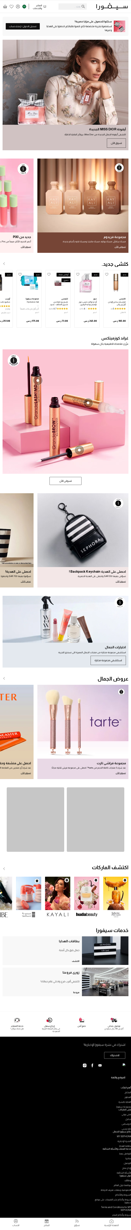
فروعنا (76, 992)
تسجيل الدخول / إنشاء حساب (22, 26)
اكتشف (75, 961)
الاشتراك (114, 1055)
